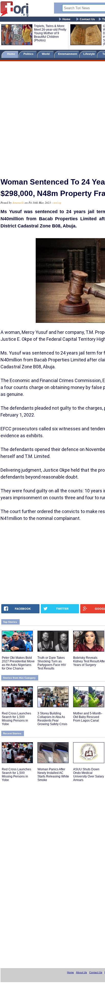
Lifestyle (89, 53)
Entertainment (68, 53)
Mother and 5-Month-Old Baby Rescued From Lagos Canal (87, 717)
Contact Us (87, 19)
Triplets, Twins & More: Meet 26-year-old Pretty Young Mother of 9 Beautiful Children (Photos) (50, 33)
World (47, 53)
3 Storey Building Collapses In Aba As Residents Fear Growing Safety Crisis (52, 719)
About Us (81, 972)
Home (66, 19)
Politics (28, 53)
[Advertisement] (52, 117)
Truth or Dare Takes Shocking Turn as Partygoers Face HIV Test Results (51, 663)
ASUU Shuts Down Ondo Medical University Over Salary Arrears (88, 774)
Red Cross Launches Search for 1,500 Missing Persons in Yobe (16, 719)
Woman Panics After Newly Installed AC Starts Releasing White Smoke (53, 774)
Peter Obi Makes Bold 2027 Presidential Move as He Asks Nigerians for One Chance (18, 663)
